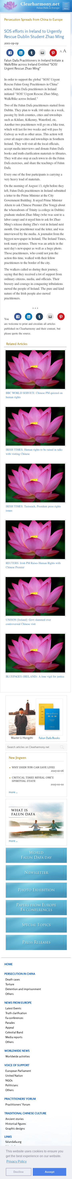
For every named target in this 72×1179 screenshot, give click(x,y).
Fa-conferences (14, 1018)
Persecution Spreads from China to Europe (33, 19)
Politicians (11, 1085)
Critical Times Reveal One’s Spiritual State (33, 779)
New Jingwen (17, 758)
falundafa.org (13, 1141)
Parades (10, 1022)
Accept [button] (49, 1171)
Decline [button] (18, 1171)
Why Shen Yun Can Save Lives (33, 767)
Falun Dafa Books (49, 738)
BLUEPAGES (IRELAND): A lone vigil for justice (35, 676)
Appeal (9, 1027)
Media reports (13, 1037)
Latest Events (13, 1008)
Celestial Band (14, 1032)
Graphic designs (15, 1128)
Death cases (12, 979)
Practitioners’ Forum (17, 1104)
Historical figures (15, 1123)
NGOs (9, 1080)
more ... (13, 792)
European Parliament (18, 1070)
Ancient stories (14, 1118)
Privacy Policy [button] (16, 1161)
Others (9, 993)
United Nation (14, 1075)
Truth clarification (16, 1013)
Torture (9, 984)
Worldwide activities (17, 1056)
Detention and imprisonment (23, 989)
